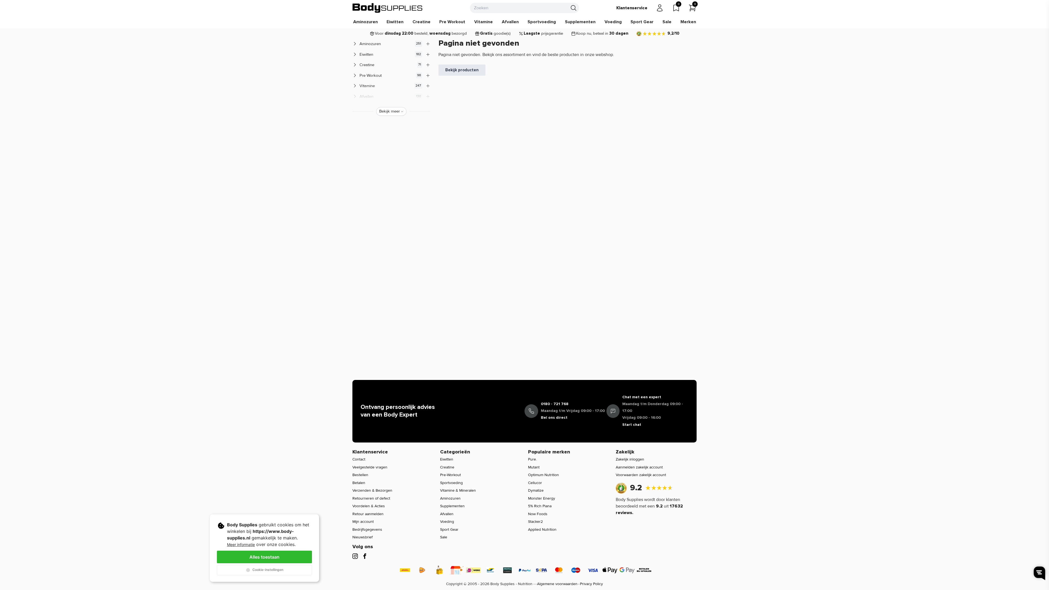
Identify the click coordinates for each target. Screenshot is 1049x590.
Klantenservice (631, 8)
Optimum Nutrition (543, 475)
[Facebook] (364, 556)
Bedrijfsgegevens (367, 529)
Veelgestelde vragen (369, 467)
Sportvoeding (542, 22)
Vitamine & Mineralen (458, 490)
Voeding (613, 22)
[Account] (660, 8)
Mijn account (363, 521)
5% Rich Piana (540, 506)
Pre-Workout (450, 475)
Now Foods (537, 514)
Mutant (534, 467)
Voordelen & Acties (368, 506)
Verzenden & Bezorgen (372, 490)
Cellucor (535, 482)
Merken (688, 22)
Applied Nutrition (542, 529)
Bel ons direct (554, 417)
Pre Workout (452, 22)
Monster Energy (541, 498)
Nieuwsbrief (362, 537)
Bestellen (360, 475)
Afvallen (510, 22)
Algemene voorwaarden (557, 584)
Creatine (421, 22)
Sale (666, 22)
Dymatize (536, 490)
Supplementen (580, 22)
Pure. (532, 459)
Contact (358, 459)
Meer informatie (241, 544)
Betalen (358, 482)
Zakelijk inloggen (630, 459)
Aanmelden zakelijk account (639, 467)
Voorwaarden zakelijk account (641, 475)
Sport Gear (641, 22)
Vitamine (483, 22)
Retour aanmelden (368, 514)
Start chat (631, 424)
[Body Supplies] (387, 8)
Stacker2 (535, 521)
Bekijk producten (462, 69)
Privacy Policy (591, 584)
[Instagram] (355, 556)
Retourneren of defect (371, 498)
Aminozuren (365, 22)
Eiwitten (395, 22)
